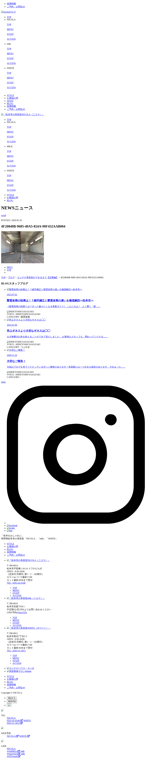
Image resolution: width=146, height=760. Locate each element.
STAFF (10, 34)
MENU (10, 29)
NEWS (10, 101)
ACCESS (11, 39)
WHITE (23, 736)
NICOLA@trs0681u (12, 749)
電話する (11, 698)
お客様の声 (12, 98)
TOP (9, 17)
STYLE (10, 95)
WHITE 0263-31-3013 (19, 721)
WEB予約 (12, 701)
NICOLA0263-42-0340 (13, 719)
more (3, 382)
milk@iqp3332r (16, 752)
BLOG (10, 103)
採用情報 (11, 3)
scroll (3, 215)
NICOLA (11, 736)
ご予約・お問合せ (16, 6)
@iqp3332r (22, 612)
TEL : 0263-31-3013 (16, 650)
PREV (10, 267)
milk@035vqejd (16, 755)
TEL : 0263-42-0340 (16, 583)
